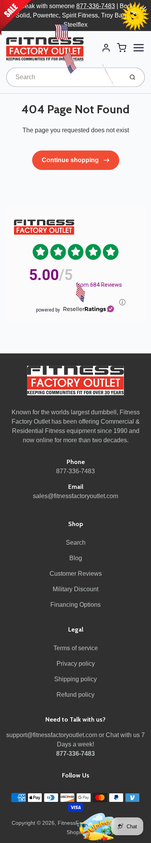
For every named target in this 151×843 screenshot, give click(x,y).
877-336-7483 (95, 6)
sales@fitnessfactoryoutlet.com (75, 496)
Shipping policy (75, 679)
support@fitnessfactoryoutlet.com (51, 735)
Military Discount (75, 589)
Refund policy (75, 694)
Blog (75, 558)
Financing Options (75, 604)
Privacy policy (76, 663)
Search (76, 542)
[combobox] (64, 77)
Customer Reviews (76, 573)
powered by (48, 310)
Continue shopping (71, 160)
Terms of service (75, 648)
